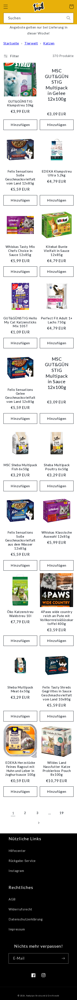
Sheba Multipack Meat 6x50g (20, 689)
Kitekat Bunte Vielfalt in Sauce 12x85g (57, 251)
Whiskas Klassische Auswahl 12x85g (56, 534)
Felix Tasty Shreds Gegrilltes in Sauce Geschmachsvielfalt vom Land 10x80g (56, 693)
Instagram (16, 871)
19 (61, 813)
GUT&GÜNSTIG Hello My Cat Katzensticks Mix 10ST (20, 322)
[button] (5, 6)
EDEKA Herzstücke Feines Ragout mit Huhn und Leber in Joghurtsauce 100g (20, 768)
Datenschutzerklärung (26, 919)
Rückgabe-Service (22, 861)
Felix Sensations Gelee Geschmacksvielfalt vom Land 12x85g (20, 395)
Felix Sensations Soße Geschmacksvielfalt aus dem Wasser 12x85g (20, 540)
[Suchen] (68, 18)
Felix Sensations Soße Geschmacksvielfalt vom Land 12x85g (20, 177)
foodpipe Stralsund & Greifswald (42, 995)
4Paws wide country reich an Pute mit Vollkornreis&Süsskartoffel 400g (57, 618)
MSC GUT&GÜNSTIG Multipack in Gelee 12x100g (57, 85)
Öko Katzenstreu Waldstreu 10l (20, 614)
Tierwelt (31, 43)
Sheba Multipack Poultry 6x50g (57, 467)
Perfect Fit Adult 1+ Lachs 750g (57, 320)
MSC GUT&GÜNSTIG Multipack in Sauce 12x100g (57, 373)
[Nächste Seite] (38, 823)
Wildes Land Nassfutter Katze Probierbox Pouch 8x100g (57, 768)
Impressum (17, 929)
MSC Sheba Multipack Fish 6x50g (20, 467)
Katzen (49, 43)
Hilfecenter (17, 851)
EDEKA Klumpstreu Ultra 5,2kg (57, 173)
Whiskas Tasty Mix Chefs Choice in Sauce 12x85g (20, 251)
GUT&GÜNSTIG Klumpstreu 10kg (20, 103)
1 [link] (13, 813)
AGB (12, 899)
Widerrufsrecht (20, 909)
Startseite (11, 43)
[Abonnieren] (63, 958)
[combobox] (39, 18)
